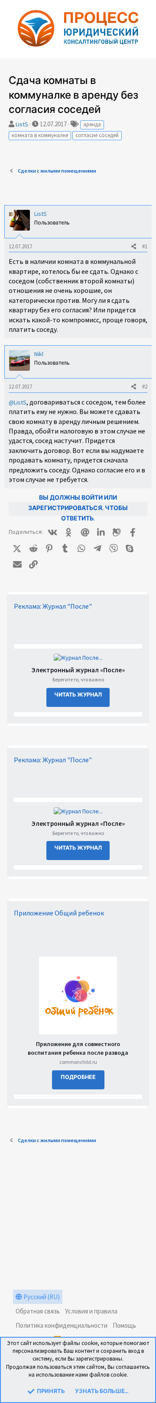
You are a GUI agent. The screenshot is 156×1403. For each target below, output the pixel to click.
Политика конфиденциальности (61, 1325)
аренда (92, 124)
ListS (22, 124)
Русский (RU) (41, 1297)
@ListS (17, 402)
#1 (144, 246)
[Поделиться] (133, 246)
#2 (144, 386)
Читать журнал (78, 695)
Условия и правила (91, 1311)
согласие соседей (97, 135)
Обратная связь (38, 1311)
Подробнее (78, 1077)
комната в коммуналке (40, 135)
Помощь (124, 1325)
